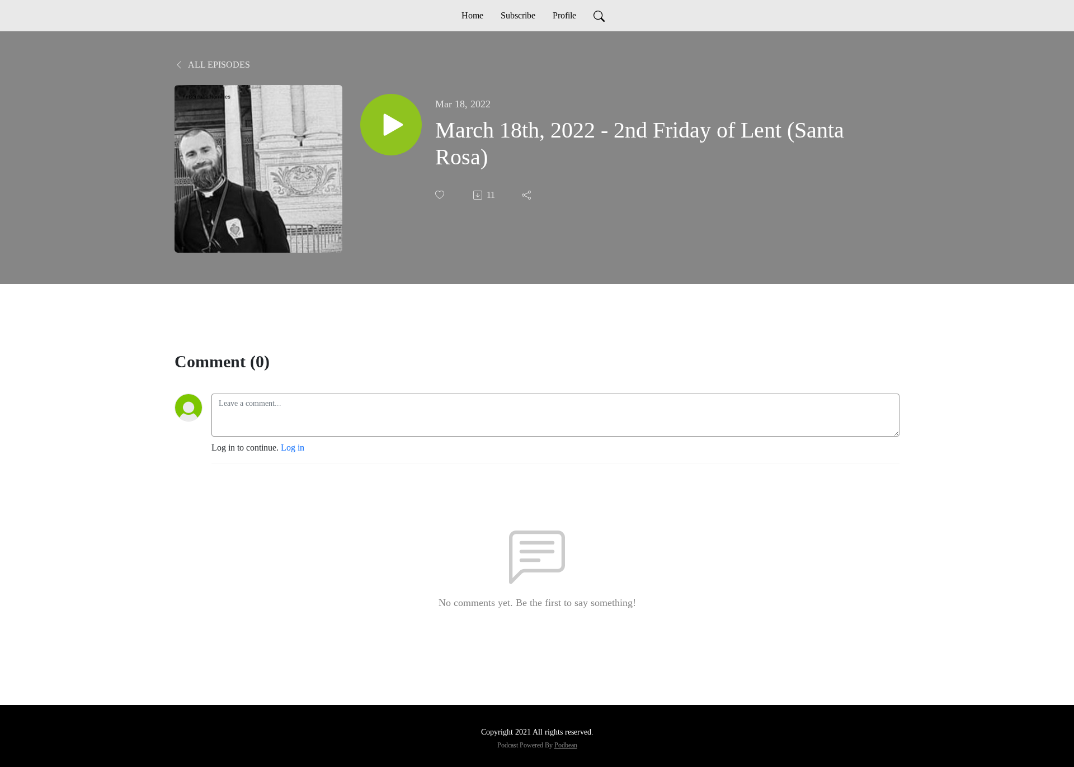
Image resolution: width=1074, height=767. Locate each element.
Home (472, 15)
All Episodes (218, 64)
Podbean (565, 745)
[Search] (599, 15)
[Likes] (440, 195)
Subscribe (518, 15)
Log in (292, 447)
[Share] (527, 195)
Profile (564, 15)
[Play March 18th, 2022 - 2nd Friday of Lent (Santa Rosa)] (391, 124)
